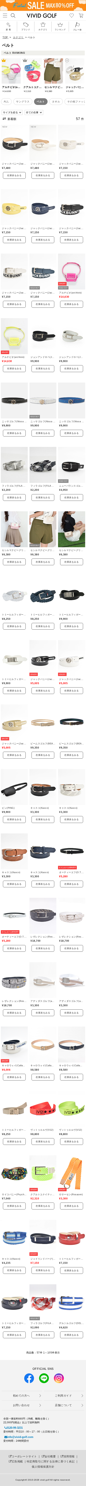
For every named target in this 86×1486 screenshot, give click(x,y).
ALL (6, 101)
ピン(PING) (8, 808)
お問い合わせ (21, 1405)
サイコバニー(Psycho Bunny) (14, 1194)
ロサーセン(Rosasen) (71, 1194)
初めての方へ (21, 1395)
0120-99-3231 (14, 1427)
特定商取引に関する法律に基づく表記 (51, 1461)
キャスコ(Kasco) (39, 808)
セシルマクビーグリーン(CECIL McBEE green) (14, 550)
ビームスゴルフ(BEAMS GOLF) (42, 743)
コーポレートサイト (24, 1456)
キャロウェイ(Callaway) (14, 1065)
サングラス (23, 101)
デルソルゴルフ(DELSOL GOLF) (71, 1323)
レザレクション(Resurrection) (42, 936)
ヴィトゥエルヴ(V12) (41, 1130)
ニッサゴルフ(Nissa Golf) (14, 421)
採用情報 (69, 1456)
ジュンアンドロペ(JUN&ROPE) (42, 357)
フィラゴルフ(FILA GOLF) (14, 486)
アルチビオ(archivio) (70, 292)
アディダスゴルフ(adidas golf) (42, 1001)
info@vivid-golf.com (20, 1437)
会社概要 (50, 1456)
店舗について (63, 1405)
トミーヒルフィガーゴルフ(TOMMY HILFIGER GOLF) (14, 614)
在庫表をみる (14, 175)
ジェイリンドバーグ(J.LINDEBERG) (42, 1259)
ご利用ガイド (63, 1395)
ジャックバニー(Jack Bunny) (14, 163)
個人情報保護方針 (43, 1466)
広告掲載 (17, 1461)
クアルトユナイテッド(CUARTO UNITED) (42, 1194)
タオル (56, 101)
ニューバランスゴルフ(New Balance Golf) (71, 486)
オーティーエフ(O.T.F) (71, 872)
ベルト (41, 101)
